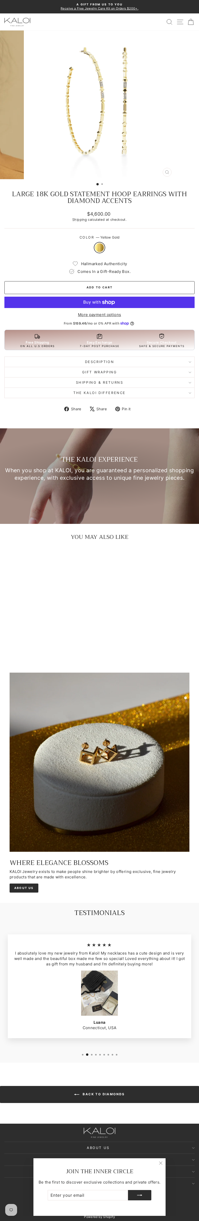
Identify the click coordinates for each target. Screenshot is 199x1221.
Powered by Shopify (99, 1217)
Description (99, 362)
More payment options (99, 314)
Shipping (79, 220)
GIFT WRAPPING (99, 372)
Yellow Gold (99, 247)
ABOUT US (24, 888)
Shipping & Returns (99, 382)
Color (100, 237)
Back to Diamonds (103, 1094)
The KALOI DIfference (99, 393)
